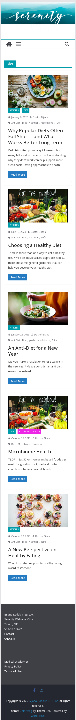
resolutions (47, 122)
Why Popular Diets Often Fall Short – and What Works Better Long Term (35, 136)
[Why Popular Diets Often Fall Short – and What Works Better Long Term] (38, 91)
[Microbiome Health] (38, 412)
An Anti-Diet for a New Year (33, 351)
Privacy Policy (12, 666)
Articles (14, 110)
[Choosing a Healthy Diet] (38, 205)
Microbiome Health (29, 451)
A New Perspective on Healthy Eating (32, 552)
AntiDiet (15, 122)
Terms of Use (13, 671)
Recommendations (29, 431)
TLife (58, 122)
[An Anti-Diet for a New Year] (38, 308)
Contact (9, 634)
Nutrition (34, 122)
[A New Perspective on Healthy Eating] (38, 510)
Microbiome (24, 444)
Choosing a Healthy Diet (34, 245)
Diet (26, 110)
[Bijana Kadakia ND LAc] (9, 44)
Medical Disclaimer (16, 661)
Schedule (10, 639)
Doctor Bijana (40, 117)
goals (32, 340)
